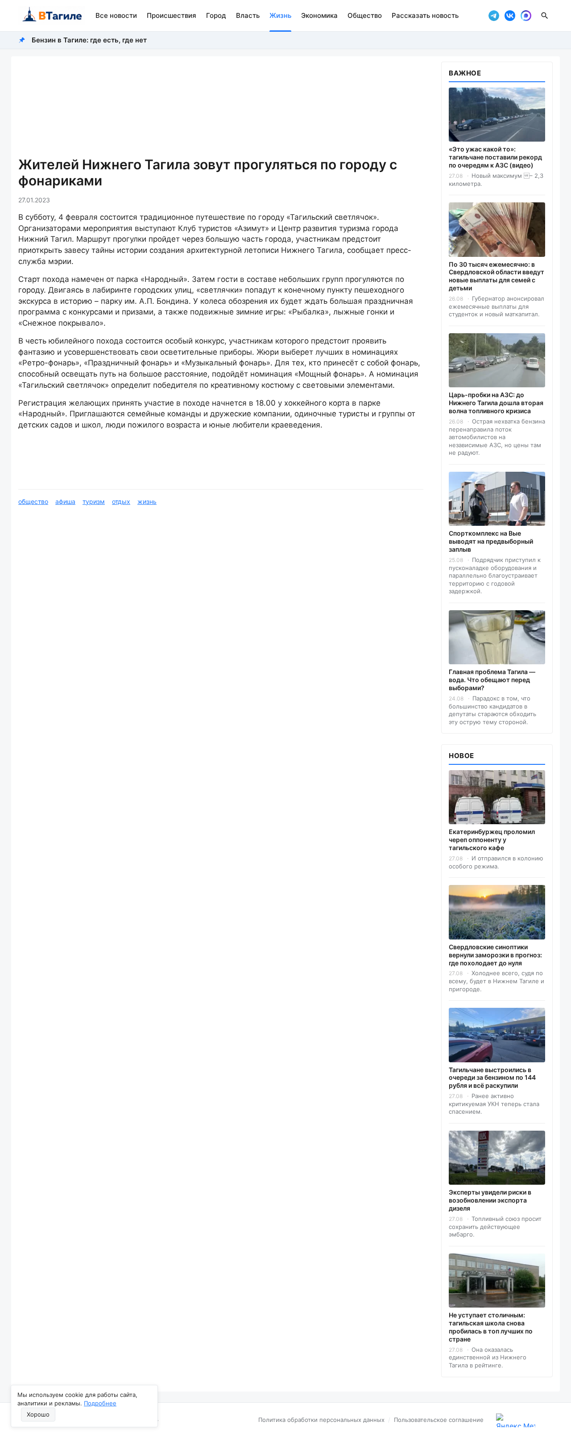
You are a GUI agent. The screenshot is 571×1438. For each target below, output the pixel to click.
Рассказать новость (425, 15)
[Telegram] (494, 15)
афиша (65, 501)
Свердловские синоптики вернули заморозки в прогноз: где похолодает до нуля (495, 955)
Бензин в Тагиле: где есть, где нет (89, 40)
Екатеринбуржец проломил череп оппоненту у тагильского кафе (492, 839)
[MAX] (526, 15)
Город (216, 15)
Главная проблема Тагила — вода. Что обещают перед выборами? (492, 680)
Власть (248, 15)
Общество (365, 15)
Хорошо (38, 1414)
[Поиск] (545, 16)
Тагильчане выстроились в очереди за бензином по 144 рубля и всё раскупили (492, 1078)
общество (33, 501)
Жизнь (280, 15)
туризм (94, 501)
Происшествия (171, 15)
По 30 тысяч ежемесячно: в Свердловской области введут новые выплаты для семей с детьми (496, 276)
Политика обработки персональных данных (321, 1419)
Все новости (116, 15)
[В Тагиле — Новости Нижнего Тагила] (51, 15)
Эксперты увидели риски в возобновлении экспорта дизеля (490, 1200)
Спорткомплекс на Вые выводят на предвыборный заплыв (491, 541)
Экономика (319, 15)
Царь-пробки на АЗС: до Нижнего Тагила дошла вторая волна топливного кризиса (496, 403)
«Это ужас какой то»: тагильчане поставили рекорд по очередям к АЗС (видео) (495, 157)
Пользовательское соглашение (439, 1419)
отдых (121, 501)
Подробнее (100, 1403)
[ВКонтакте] (510, 15)
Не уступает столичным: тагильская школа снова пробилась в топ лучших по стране (491, 1327)
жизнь (147, 501)
